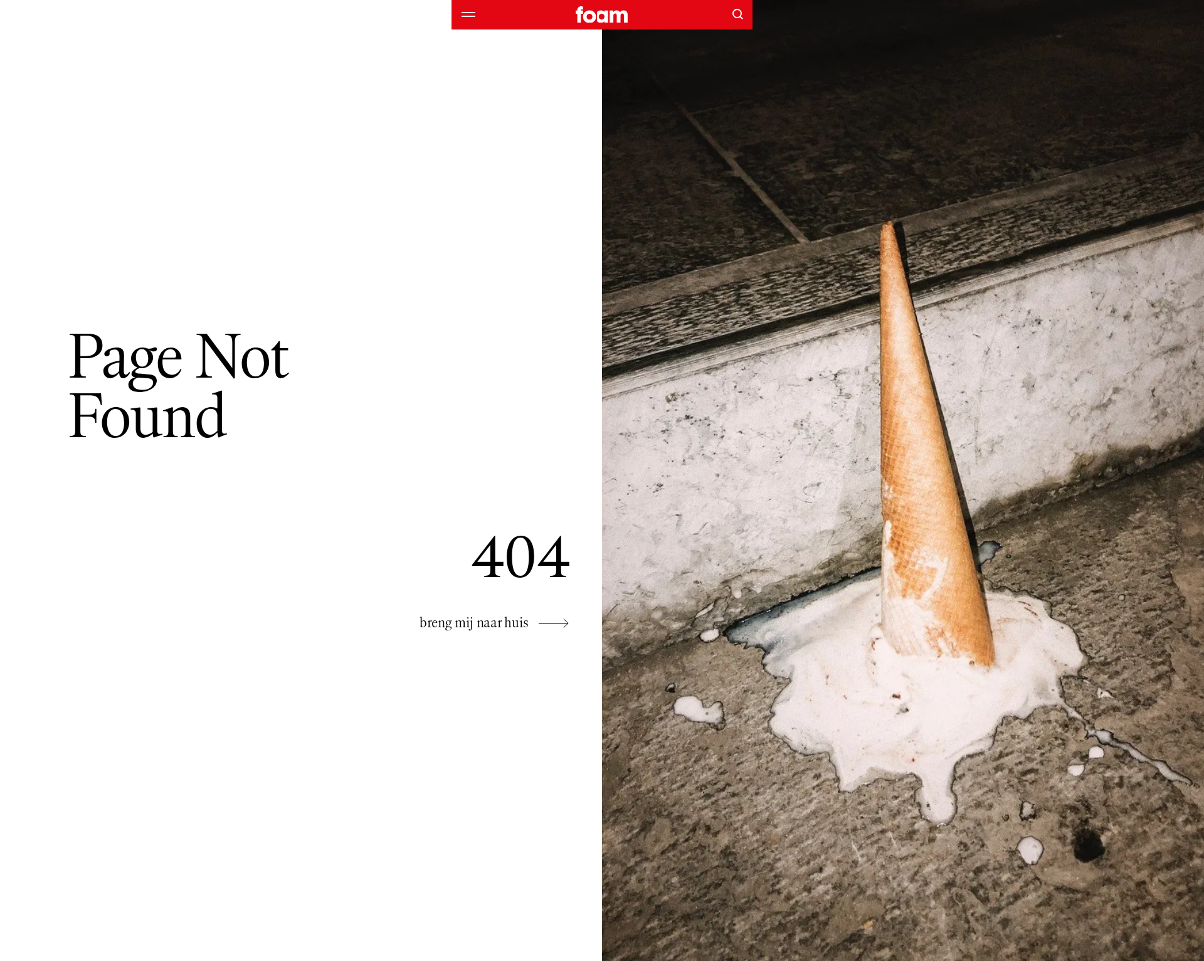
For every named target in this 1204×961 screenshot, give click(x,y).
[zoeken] (737, 13)
